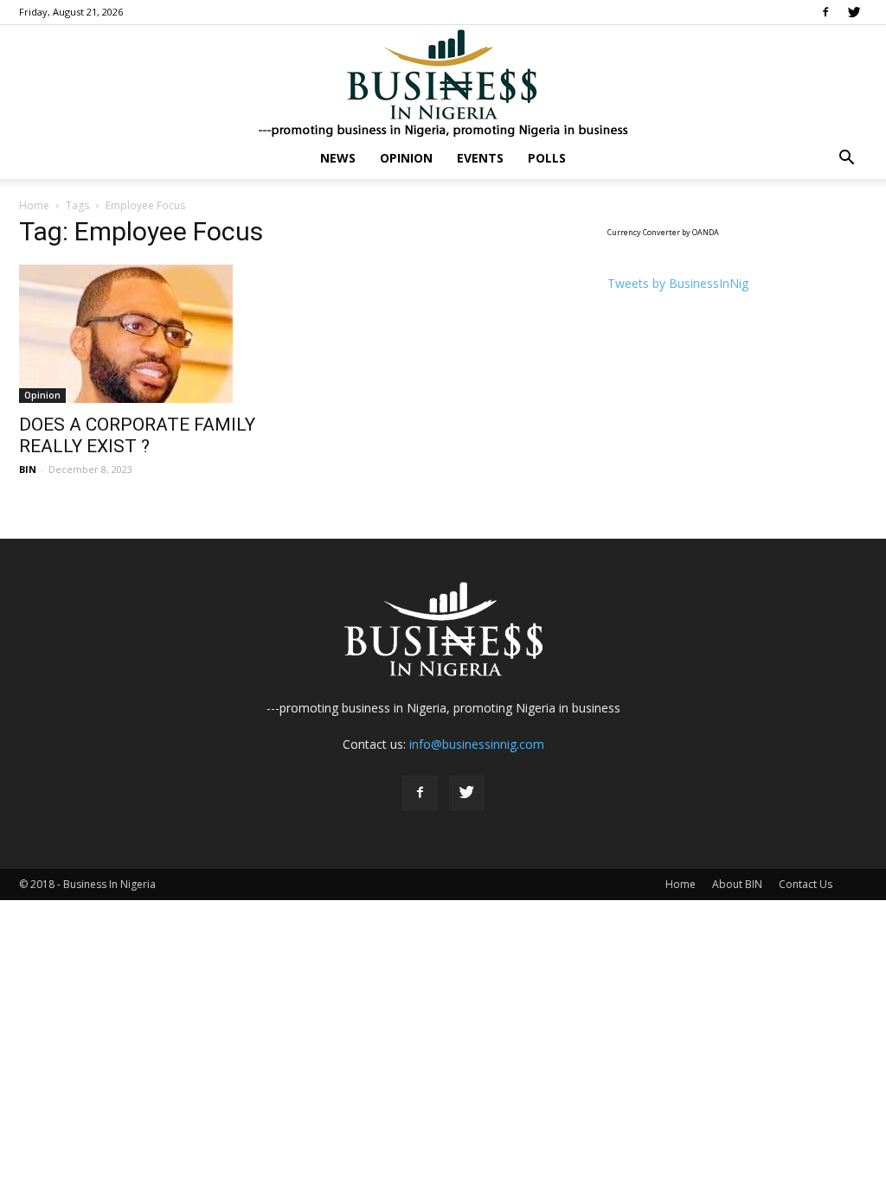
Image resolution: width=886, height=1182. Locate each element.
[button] (846, 159)
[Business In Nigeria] (443, 82)
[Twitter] (854, 12)
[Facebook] (825, 12)
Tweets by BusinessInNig (677, 283)
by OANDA (700, 232)
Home (34, 205)
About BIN (737, 884)
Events (480, 158)
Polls (547, 158)
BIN (27, 469)
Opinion (406, 158)
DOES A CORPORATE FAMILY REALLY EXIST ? (137, 435)
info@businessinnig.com (476, 744)
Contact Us (805, 884)
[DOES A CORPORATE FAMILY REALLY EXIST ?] (149, 334)
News (338, 158)
